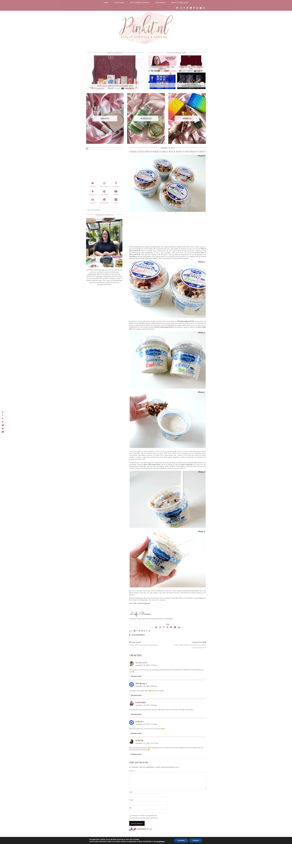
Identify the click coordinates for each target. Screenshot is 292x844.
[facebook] (184, 8)
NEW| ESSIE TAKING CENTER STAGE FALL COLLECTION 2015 (190, 645)
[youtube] (191, 8)
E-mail (131, 800)
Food (133, 635)
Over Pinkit (119, 2)
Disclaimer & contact (140, 2)
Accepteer (181, 840)
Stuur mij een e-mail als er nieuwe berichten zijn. (145, 818)
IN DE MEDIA (160, 2)
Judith (139, 740)
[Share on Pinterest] (142, 631)
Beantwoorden (136, 676)
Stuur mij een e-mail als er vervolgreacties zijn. (144, 815)
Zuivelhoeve (140, 635)
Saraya (140, 721)
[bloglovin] (194, 8)
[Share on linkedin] (149, 631)
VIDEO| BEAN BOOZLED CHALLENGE (143, 643)
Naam (131, 792)
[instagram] (181, 8)
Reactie (132, 771)
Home (106, 2)
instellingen (160, 841)
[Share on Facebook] (137, 631)
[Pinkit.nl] (146, 23)
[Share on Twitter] (139, 631)
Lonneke (141, 702)
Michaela (141, 683)
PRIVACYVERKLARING (179, 2)
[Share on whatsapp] (147, 631)
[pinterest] (187, 8)
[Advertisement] (167, 228)
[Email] (201, 8)
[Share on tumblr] (144, 631)
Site (130, 808)
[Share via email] (134, 631)
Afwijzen (195, 840)
